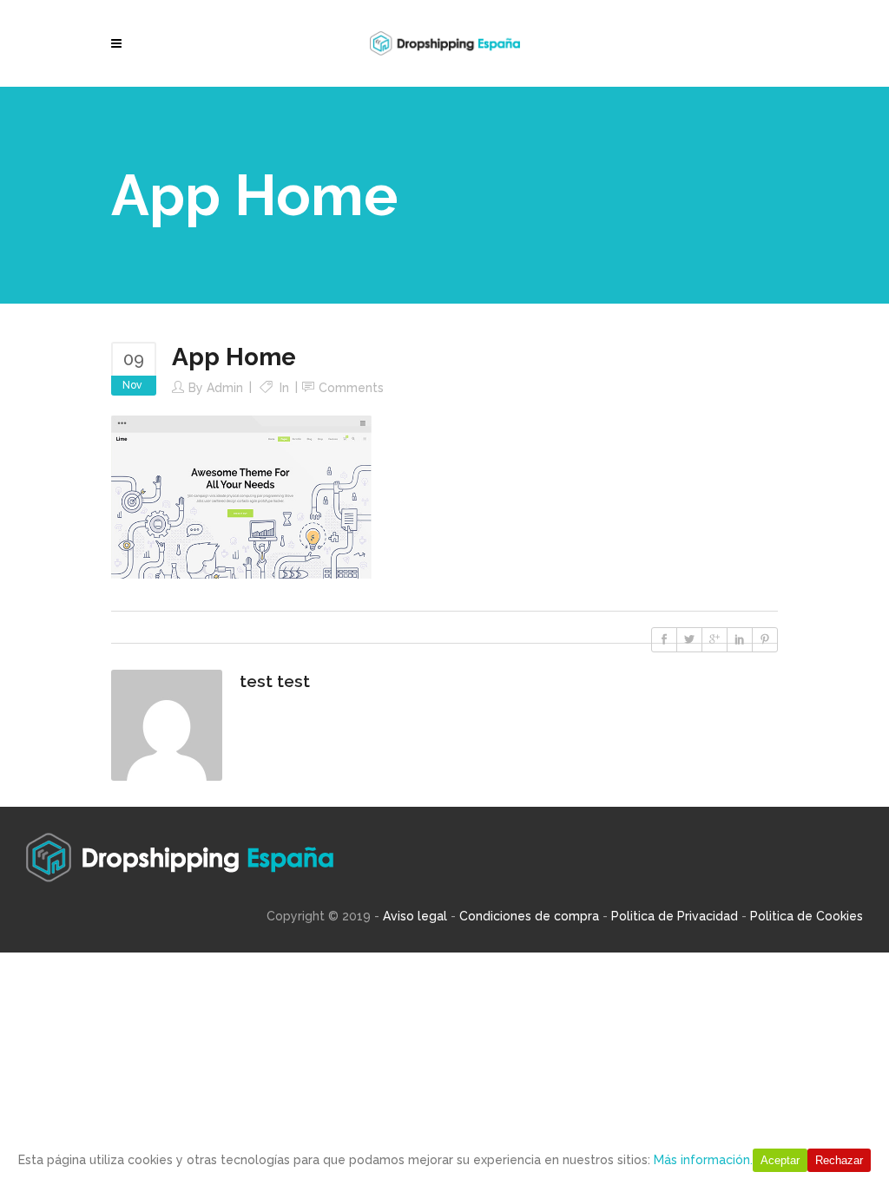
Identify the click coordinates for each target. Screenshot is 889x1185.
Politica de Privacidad (674, 916)
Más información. (703, 1160)
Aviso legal (415, 916)
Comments (351, 388)
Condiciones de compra (529, 916)
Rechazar (839, 1160)
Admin (225, 388)
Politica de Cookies (806, 916)
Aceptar (780, 1160)
